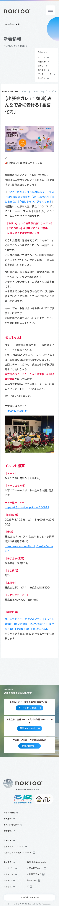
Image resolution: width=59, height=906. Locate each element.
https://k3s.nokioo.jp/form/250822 (27, 507)
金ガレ (52, 91)
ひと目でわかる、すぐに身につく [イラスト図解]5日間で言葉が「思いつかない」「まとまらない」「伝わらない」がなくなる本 (29, 196)
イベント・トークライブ (34, 91)
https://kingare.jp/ (16, 410)
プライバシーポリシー (29, 897)
